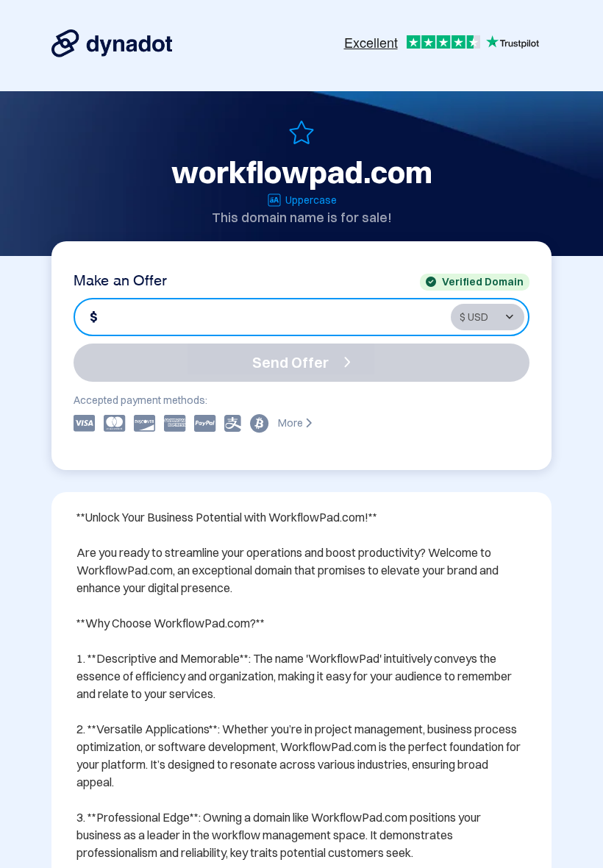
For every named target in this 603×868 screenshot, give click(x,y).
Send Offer (290, 362)
